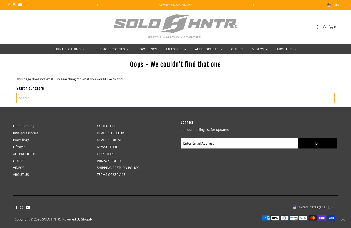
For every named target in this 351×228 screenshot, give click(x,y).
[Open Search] (318, 27)
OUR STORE (106, 154)
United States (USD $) (313, 207)
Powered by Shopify (77, 219)
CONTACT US (107, 126)
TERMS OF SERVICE (111, 174)
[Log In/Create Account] (324, 27)
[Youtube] (20, 5)
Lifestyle (174, 49)
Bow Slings (147, 49)
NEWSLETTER (107, 147)
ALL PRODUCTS (207, 49)
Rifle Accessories (109, 49)
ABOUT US (285, 49)
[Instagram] (14, 5)
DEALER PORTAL (109, 140)
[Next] (253, 5)
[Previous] (97, 5)
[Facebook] (9, 5)
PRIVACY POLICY (109, 161)
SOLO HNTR (51, 219)
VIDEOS (258, 49)
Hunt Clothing (68, 49)
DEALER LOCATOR (110, 133)
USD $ (335, 5)
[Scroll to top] (343, 220)
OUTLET (237, 49)
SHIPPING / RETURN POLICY (118, 168)
